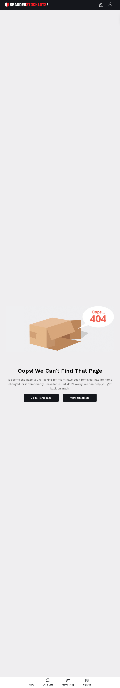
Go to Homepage (41, 397)
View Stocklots (80, 397)
